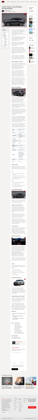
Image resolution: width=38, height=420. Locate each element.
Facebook (24, 400)
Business (8, 1)
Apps (14, 409)
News (31, 1)
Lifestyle (18, 1)
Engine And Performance (6, 39)
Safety (5, 43)
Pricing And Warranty (6, 44)
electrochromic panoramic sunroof (17, 252)
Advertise (20, 407)
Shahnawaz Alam (7, 10)
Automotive (5, 11)
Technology (27, 1)
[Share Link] (12, 338)
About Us (20, 401)
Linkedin (24, 402)
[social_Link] (30, 40)
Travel (15, 408)
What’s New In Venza (5, 33)
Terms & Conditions (20, 409)
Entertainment (13, 1)
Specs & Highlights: (4, 34)
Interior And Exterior (6, 42)
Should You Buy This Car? (5, 46)
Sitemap (20, 411)
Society (22, 1)
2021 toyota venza (17, 323)
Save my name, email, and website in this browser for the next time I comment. (18, 366)
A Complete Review (4, 37)
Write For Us (20, 404)
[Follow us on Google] (32, 11)
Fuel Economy (6, 40)
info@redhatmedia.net (5, 410)
